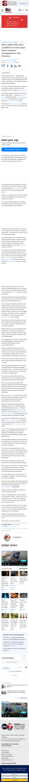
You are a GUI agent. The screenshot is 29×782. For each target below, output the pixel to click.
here (9, 650)
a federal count (22, 90)
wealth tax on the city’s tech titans (12, 420)
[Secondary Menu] (4, 10)
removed (14, 292)
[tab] (6, 667)
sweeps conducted (8, 257)
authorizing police (11, 261)
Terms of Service (6, 735)
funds (5, 429)
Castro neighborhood (17, 188)
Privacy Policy (14, 735)
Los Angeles (22, 245)
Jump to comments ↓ (7, 530)
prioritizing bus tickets (7, 259)
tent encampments (19, 409)
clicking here (13, 646)
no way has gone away (15, 103)
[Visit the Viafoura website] (24, 698)
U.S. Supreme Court (12, 100)
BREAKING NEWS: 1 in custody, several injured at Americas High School (12, 23)
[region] (14, 677)
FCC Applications (20, 739)
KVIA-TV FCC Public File (8, 739)
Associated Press (6, 60)
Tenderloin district (6, 317)
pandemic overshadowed (17, 424)
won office (12, 395)
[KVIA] (10, 10)
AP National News (16, 524)
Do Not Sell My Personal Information (11, 740)
